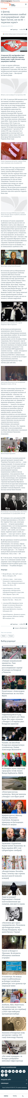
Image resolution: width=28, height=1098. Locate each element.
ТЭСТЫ (15, 1096)
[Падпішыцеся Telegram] (2, 1074)
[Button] (14, 30)
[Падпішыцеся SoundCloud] (20, 1071)
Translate (6, 3)
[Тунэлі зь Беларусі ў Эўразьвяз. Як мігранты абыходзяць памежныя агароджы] (14, 942)
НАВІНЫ (6, 1096)
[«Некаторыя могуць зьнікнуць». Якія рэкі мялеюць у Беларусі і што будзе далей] (14, 783)
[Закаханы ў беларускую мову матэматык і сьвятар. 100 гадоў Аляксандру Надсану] (14, 1024)
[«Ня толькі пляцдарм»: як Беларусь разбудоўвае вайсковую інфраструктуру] (14, 1047)
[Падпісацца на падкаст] (16, 1071)
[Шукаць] (22, 1096)
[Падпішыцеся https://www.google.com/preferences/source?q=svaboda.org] (2, 1071)
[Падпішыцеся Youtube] (13, 1071)
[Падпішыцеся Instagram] (24, 1071)
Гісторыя (4, 9)
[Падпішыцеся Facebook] (6, 1071)
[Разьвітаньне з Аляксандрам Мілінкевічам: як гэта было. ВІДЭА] (14, 682)
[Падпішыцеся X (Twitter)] (9, 1071)
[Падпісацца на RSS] (6, 1074)
